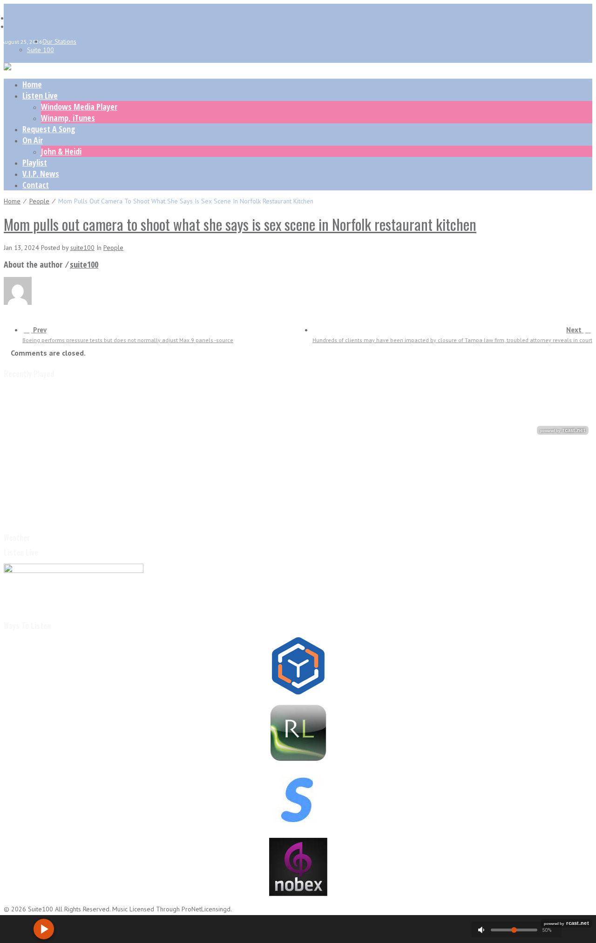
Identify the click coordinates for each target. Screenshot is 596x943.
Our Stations (59, 41)
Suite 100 (40, 50)
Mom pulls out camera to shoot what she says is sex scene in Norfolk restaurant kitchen (240, 224)
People (39, 201)
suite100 (82, 247)
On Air (32, 140)
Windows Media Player (79, 106)
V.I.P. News (40, 173)
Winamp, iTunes (68, 117)
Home (32, 84)
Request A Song (48, 129)
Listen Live (40, 95)
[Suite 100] (7, 68)
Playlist (34, 162)
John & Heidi (61, 151)
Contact (35, 184)
